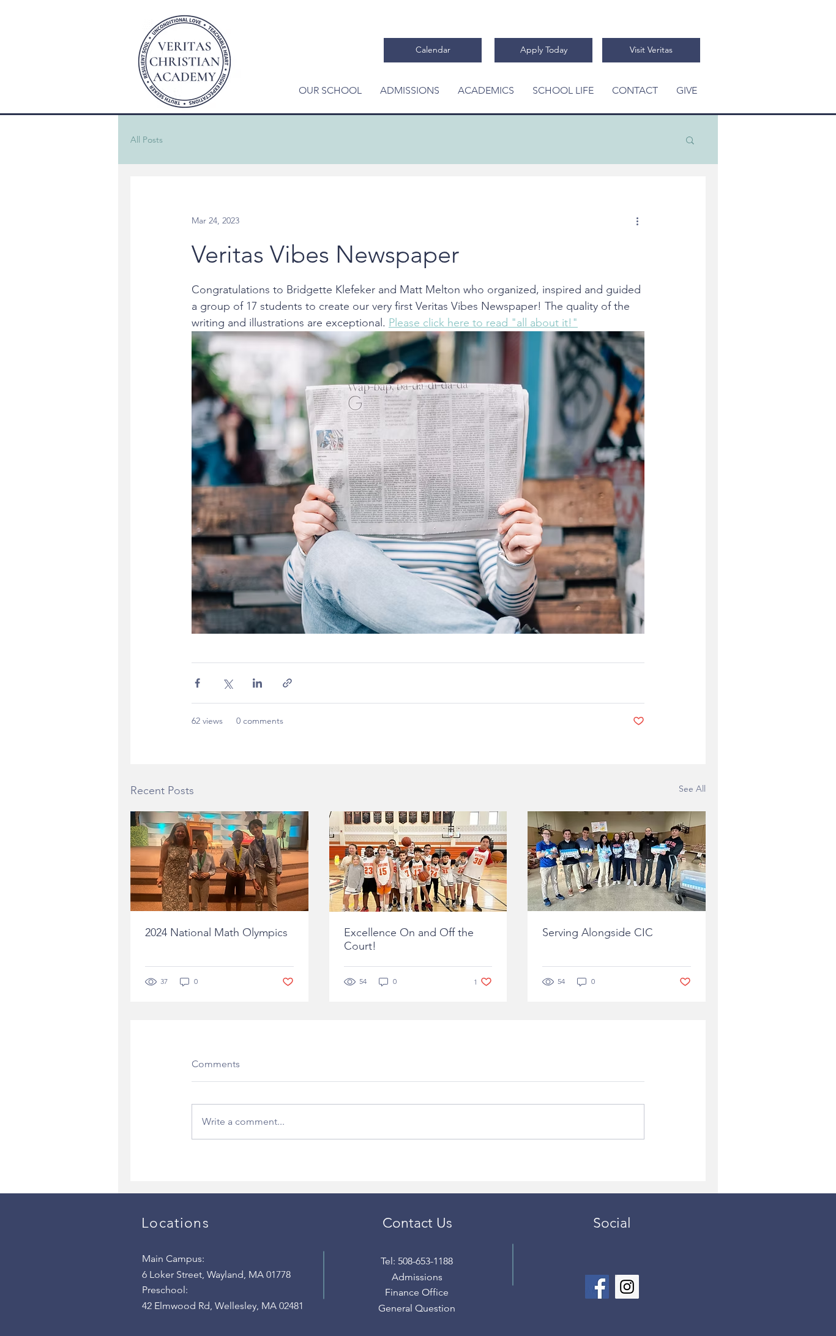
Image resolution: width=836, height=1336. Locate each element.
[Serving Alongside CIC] (617, 861)
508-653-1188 (425, 1261)
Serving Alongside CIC (597, 932)
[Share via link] (287, 683)
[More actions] (637, 220)
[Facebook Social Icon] (597, 1287)
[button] (330, 90)
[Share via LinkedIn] (257, 683)
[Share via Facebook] (197, 683)
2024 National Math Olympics (216, 932)
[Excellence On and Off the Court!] (418, 861)
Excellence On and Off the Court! (409, 939)
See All (692, 788)
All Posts (146, 140)
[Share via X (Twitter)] (227, 683)
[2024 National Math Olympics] (219, 861)
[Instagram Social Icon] (627, 1287)
